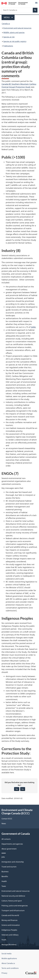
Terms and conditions (10, 968)
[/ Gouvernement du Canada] (15, 3)
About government (9, 849)
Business (5, 871)
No (23, 789)
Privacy (4, 973)
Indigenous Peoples (9, 930)
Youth (4, 940)
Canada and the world (10, 915)
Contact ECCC (7, 819)
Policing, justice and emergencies (15, 905)
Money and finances (9, 920)
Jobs (3, 857)
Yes (16, 789)
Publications (8, 46)
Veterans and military (10, 935)
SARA (33, 327)
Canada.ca (6, 23)
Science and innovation (11, 925)
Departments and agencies (12, 844)
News (4, 823)
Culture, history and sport (12, 901)
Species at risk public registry (14, 41)
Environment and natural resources (17, 28)
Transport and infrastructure (13, 910)
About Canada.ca (8, 963)
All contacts (6, 839)
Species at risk (9, 37)
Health (4, 881)
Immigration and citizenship (13, 862)
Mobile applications (9, 958)
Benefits (5, 876)
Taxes (4, 886)
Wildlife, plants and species (14, 32)
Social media (6, 953)
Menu (7, 17)
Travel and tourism (9, 867)
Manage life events (9, 944)
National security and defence (13, 896)
